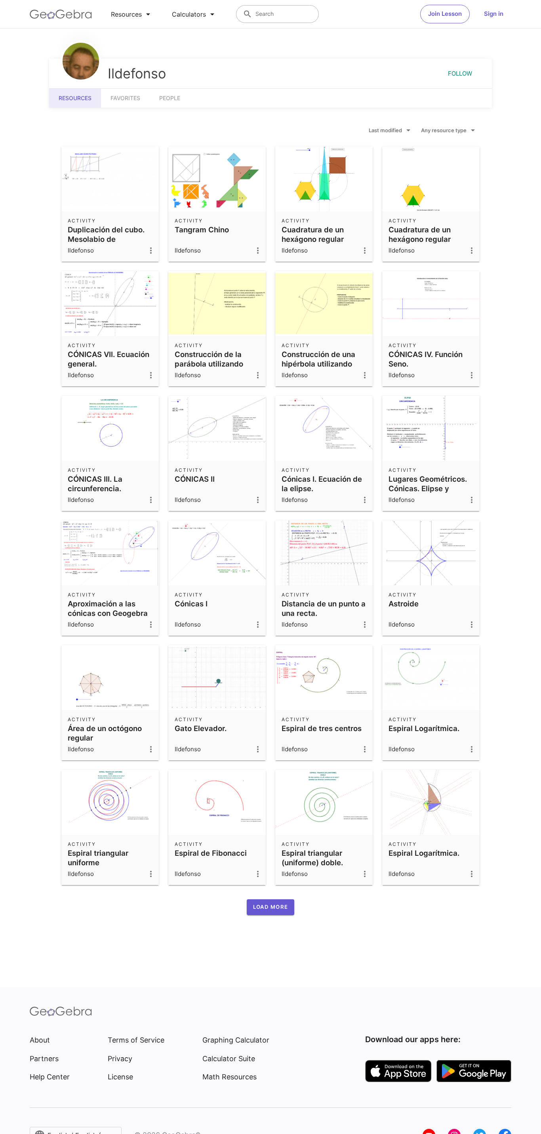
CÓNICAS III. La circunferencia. (95, 484)
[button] (270, 907)
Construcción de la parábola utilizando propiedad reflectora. (212, 364)
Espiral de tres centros (322, 728)
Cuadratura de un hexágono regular (313, 234)
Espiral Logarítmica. (424, 728)
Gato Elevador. (201, 728)
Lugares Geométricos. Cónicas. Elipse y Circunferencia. (428, 488)
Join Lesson (445, 13)
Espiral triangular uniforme (98, 858)
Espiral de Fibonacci (211, 853)
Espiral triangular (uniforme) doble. (312, 858)
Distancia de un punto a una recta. (324, 608)
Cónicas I (191, 603)
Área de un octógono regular (105, 733)
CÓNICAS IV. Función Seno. (426, 359)
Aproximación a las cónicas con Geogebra (108, 608)
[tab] (132, 14)
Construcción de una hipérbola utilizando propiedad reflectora (318, 364)
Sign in (493, 13)
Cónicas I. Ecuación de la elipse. (322, 484)
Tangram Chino (202, 229)
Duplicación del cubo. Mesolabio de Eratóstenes (106, 239)
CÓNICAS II (195, 479)
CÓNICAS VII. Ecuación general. (108, 359)
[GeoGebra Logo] (61, 14)
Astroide (404, 603)
